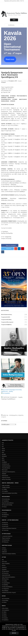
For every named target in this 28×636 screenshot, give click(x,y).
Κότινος (3, 565)
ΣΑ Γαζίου (4, 612)
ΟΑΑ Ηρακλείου (5, 610)
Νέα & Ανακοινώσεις (6, 314)
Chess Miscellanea (6, 468)
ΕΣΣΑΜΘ (4, 454)
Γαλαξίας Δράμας (6, 487)
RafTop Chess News (6, 479)
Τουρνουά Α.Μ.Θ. (5, 317)
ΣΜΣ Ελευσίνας (5, 579)
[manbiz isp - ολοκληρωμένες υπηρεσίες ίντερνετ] (14, 417)
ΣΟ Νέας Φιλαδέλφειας (7, 586)
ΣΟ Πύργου (4, 516)
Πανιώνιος (4, 567)
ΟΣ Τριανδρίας (5, 501)
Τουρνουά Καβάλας (6, 324)
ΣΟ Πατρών (4, 512)
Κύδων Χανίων (5, 608)
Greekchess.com (5, 464)
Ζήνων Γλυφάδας (6, 563)
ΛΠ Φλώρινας (5, 522)
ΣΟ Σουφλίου (5, 491)
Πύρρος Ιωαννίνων (6, 538)
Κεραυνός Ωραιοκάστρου (8, 503)
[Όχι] (26, 629)
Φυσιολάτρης (5, 590)
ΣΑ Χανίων (4, 614)
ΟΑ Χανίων (4, 616)
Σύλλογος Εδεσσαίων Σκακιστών (9, 528)
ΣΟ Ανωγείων (5, 618)
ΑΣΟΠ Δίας (4, 561)
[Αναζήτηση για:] (14, 25)
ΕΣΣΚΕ (3, 460)
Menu (14, 19)
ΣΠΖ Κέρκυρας (5, 542)
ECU (3, 444)
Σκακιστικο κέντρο (6, 477)
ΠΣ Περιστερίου (5, 571)
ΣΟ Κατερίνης (5, 524)
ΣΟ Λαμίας (4, 549)
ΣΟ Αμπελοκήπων (6, 583)
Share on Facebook (11, 245)
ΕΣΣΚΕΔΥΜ (4, 456)
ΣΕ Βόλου (4, 548)
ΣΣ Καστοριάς (5, 526)
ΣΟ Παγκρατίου (5, 588)
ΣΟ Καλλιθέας (5, 584)
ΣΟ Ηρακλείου (5, 619)
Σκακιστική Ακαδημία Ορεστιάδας (9, 493)
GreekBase (4, 462)
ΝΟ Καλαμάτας (5, 514)
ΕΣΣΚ (3, 452)
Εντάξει (14, 633)
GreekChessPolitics (6, 466)
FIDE (3, 442)
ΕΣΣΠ (3, 458)
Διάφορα (3, 82)
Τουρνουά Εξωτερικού (7, 322)
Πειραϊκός (4, 569)
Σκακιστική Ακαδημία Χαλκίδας (9, 553)
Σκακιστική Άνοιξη (6, 575)
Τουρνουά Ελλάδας (6, 319)
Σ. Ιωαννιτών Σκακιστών (7, 536)
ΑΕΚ (3, 559)
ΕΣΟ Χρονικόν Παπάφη (7, 505)
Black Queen (4, 469)
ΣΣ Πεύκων (4, 506)
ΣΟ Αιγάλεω (4, 581)
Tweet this (8, 248)
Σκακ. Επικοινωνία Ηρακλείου (8, 577)
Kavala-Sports (5, 475)
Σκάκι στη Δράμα (6, 485)
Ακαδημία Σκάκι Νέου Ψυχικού (9, 592)
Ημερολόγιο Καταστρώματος (8, 471)
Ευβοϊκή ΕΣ (4, 551)
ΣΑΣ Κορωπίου (5, 573)
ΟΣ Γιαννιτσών (5, 530)
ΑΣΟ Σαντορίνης (5, 598)
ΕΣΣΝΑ (3, 448)
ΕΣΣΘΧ (3, 450)
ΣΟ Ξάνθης (4, 489)
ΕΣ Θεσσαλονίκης (6, 499)
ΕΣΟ (3, 446)
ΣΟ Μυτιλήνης (5, 600)
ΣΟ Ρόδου (4, 602)
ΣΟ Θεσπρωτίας (5, 540)
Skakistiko (4, 473)
